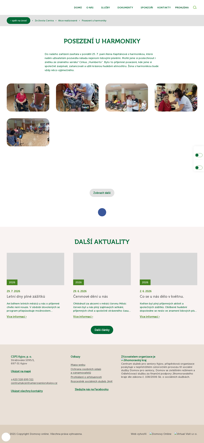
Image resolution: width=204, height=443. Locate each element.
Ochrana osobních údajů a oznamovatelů (86, 370)
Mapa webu (78, 364)
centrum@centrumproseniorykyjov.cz (34, 383)
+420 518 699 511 (22, 379)
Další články (102, 330)
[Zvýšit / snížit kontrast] (199, 155)
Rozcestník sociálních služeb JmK (91, 381)
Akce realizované (68, 20)
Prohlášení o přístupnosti (86, 377)
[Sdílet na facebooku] (102, 212)
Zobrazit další (102, 193)
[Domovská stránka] (23, 7)
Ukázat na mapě (21, 371)
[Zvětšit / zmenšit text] (199, 168)
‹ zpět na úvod (18, 20)
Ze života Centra (44, 20)
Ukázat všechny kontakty (27, 391)
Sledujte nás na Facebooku (92, 389)
